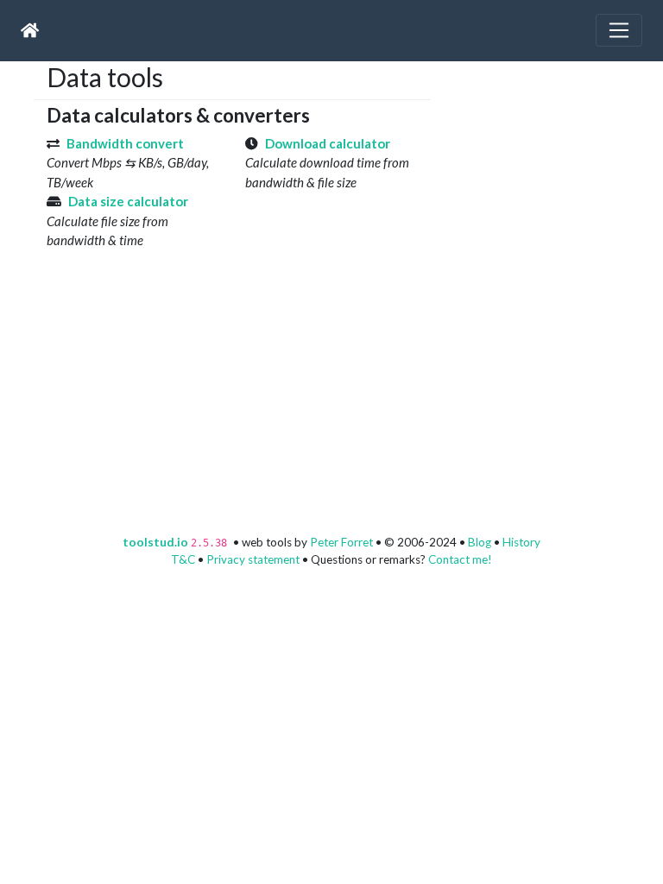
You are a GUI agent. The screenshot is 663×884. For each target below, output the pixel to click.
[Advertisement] (553, 169)
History (521, 542)
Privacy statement (253, 559)
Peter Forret (341, 542)
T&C (183, 559)
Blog (479, 542)
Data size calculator (128, 201)
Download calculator (327, 143)
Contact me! (460, 559)
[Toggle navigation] (619, 30)
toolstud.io (155, 542)
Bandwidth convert (125, 143)
